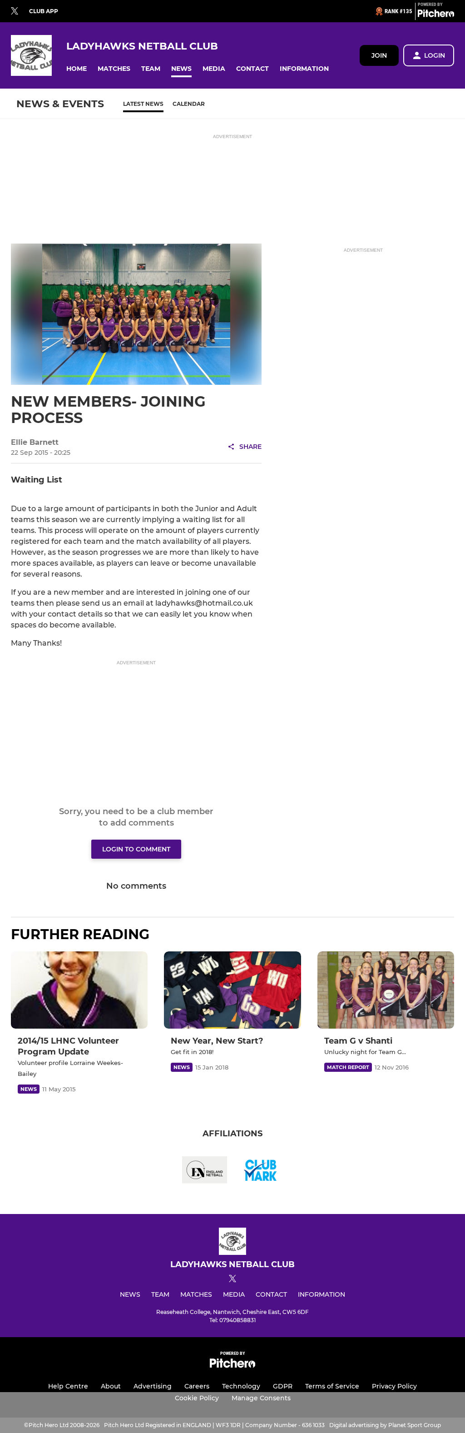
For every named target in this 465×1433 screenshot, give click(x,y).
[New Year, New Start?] (232, 989)
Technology (241, 1386)
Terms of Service (332, 1386)
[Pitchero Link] (436, 15)
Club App (43, 11)
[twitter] (14, 11)
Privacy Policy (394, 1386)
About (111, 1386)
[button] (76, 69)
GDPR (282, 1386)
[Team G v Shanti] (385, 990)
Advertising (153, 1386)
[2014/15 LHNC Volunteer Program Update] (79, 989)
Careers (196, 1386)
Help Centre (68, 1386)
